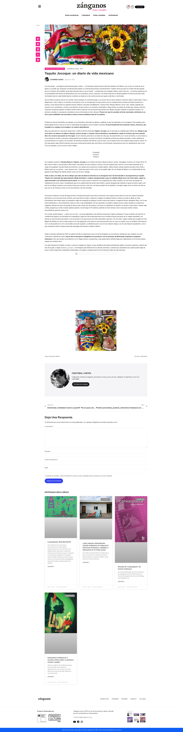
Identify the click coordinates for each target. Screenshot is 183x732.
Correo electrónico (51, 459)
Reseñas (125, 699)
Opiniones (115, 699)
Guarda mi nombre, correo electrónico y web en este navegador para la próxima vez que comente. (79, 476)
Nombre (48, 451)
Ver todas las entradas (81, 384)
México (57, 356)
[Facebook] (78, 722)
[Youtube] (74, 722)
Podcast (133, 699)
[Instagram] (82, 722)
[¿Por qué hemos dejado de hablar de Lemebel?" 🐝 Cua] (130, 719)
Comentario (49, 426)
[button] (132, 6)
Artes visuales (99, 15)
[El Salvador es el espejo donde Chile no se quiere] (136, 713)
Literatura (86, 15)
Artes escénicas (72, 15)
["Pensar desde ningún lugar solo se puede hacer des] (136, 719)
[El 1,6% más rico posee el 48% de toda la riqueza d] (142, 719)
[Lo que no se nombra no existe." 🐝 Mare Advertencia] (130, 713)
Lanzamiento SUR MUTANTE (59, 542)
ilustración (52, 356)
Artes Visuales (50, 68)
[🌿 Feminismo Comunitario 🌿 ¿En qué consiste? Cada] (142, 713)
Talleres (142, 699)
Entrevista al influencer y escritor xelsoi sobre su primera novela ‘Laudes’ (61, 660)
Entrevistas (60, 68)
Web (46, 468)
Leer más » (51, 566)
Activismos (113, 15)
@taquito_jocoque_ (67, 247)
